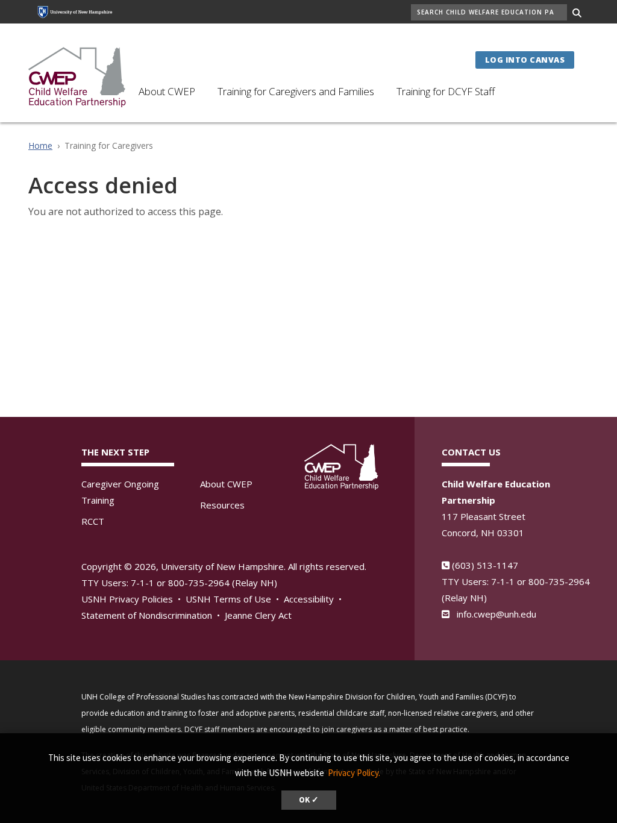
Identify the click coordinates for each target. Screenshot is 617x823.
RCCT (92, 521)
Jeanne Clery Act (258, 615)
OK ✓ (309, 800)
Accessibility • (314, 599)
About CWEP (167, 91)
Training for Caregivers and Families (296, 91)
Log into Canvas (525, 59)
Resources (222, 505)
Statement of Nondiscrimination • (151, 615)
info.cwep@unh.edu (496, 614)
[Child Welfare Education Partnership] (77, 76)
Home (40, 145)
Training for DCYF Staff (445, 91)
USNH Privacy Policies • (132, 599)
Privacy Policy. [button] (354, 772)
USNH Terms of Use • (233, 599)
